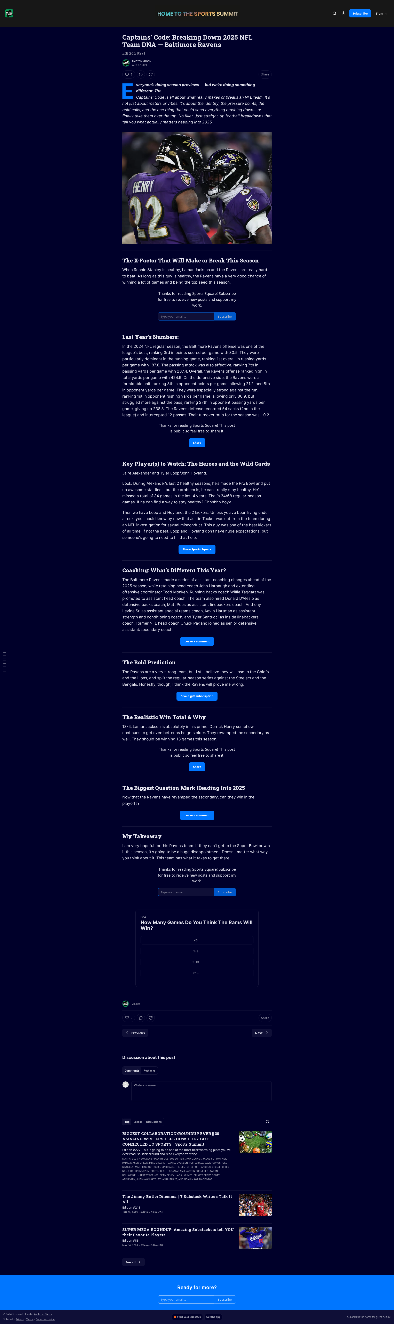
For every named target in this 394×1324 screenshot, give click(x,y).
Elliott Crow (202, 1175)
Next (259, 1033)
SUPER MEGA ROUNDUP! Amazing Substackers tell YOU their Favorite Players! (178, 1232)
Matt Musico (143, 1166)
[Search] (334, 13)
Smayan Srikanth (143, 60)
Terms (29, 1319)
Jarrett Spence (148, 1175)
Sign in (381, 13)
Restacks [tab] (149, 1070)
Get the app (213, 1317)
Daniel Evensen (178, 1162)
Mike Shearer (157, 1162)
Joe (166, 1158)
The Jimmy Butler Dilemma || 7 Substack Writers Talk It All (177, 1199)
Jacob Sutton (211, 1158)
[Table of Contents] (4, 662)
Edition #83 (130, 1240)
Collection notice (45, 1319)
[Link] (116, 260)
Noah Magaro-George (198, 1179)
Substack (352, 1317)
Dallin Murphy (139, 1171)
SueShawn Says (146, 1179)
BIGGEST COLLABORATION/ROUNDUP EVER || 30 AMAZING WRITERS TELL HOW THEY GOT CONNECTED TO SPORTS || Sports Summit (170, 1139)
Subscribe (360, 13)
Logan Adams (176, 1171)
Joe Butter (177, 1158)
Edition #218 (131, 1207)
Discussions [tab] (153, 1122)
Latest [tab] (138, 1122)
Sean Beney (167, 1175)
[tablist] (140, 1070)
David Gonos (213, 1162)
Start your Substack (189, 1317)
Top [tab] (127, 1122)
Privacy (20, 1319)
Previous (138, 1033)
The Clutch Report (187, 1166)
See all (131, 1262)
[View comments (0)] (141, 74)
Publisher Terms (43, 1314)
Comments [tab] (132, 1070)
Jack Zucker (193, 1158)
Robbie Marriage (163, 1166)
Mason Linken (139, 1162)
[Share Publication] (343, 13)
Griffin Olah (158, 1171)
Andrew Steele (211, 1166)
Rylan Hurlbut (167, 1179)
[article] (197, 1159)
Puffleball (196, 1162)
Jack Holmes (184, 1175)
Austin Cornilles (197, 1171)
